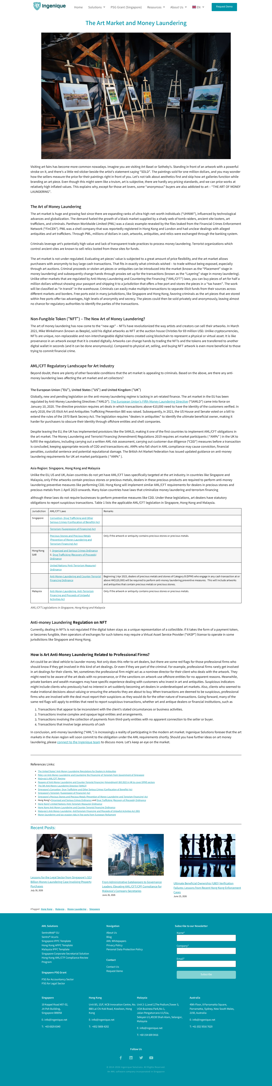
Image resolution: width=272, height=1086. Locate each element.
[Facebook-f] (121, 1058)
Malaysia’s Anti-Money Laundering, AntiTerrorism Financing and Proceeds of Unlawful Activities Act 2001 (89, 811)
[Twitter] (141, 1058)
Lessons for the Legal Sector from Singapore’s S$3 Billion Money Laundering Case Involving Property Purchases (61, 882)
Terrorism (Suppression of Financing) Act (73, 529)
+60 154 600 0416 (149, 1035)
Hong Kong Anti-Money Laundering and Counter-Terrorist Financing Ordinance (76, 807)
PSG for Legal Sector (53, 984)
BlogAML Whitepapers (116, 939)
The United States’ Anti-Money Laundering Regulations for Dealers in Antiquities (77, 771)
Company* (183, 946)
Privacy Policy (114, 946)
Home (78, 7)
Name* (181, 933)
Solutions (95, 7)
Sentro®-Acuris (50, 937)
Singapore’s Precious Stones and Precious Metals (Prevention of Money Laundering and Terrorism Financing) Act (93, 797)
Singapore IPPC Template (56, 941)
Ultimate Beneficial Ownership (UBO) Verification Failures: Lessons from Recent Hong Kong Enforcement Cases (207, 888)
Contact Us (112, 967)
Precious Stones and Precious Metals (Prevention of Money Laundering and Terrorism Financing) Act (71, 540)
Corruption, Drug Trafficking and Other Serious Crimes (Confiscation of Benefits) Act (75, 520)
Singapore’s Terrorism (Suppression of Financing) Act (64, 793)
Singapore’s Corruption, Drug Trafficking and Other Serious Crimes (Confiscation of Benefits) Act (85, 790)
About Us (176, 7)
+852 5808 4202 (100, 1027)
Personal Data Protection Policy (124, 950)
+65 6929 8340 (52, 1027)
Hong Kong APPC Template (57, 946)
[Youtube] (151, 1058)
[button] (96, 7)
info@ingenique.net (55, 1020)
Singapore (94, 909)
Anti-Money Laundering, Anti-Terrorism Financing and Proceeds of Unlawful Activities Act (72, 596)
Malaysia (59, 909)
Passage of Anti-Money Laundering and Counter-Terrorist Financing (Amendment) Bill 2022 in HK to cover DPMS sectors (96, 782)
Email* (180, 959)
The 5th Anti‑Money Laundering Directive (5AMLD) (62, 786)
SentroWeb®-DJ (50, 933)
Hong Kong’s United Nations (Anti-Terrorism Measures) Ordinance (70, 804)
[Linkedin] (131, 1058)
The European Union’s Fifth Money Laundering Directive (149, 401)
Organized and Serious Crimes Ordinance (75, 551)
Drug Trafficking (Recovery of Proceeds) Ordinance (121, 800)
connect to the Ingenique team (78, 742)
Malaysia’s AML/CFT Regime (51, 779)
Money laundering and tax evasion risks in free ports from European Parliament (77, 815)
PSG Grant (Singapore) (126, 7)
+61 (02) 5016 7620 (202, 1027)
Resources (154, 7)
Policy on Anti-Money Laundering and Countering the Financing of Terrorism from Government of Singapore (91, 775)
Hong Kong (46, 909)
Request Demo (114, 971)
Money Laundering (76, 909)
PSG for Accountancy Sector (58, 980)
